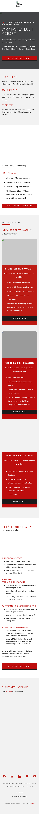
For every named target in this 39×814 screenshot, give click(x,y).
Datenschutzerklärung (19, 796)
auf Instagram (17, 691)
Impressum (19, 792)
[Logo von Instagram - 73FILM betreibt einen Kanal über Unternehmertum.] (31, 741)
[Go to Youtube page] (34, 776)
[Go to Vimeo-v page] (28, 776)
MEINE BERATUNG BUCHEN (19, 58)
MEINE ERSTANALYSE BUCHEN (19, 206)
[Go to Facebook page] (5, 776)
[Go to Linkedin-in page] (20, 776)
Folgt (4, 691)
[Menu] (4, 6)
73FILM (9, 691)
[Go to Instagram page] (13, 776)
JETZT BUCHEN (19, 318)
